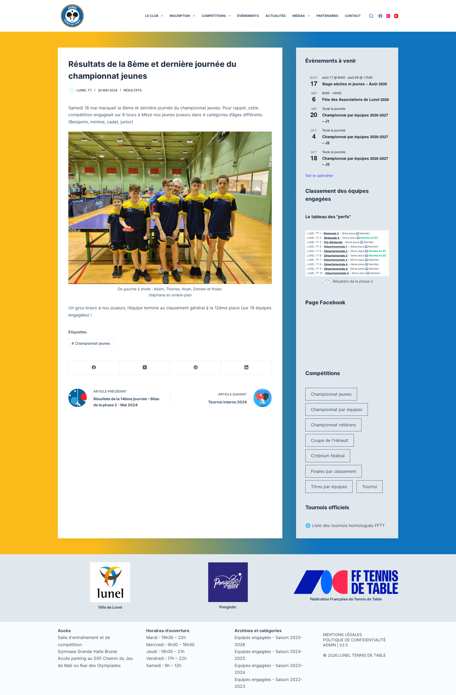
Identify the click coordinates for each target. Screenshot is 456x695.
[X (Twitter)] (145, 367)
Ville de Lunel (110, 607)
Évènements (248, 16)
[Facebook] (380, 16)
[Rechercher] (371, 16)
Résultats (133, 90)
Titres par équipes (329, 486)
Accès (64, 630)
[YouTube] (396, 16)
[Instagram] (388, 16)
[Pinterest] (195, 367)
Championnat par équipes (336, 409)
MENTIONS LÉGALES (342, 634)
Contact (353, 16)
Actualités (275, 16)
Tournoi (369, 486)
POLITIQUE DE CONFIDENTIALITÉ (354, 639)
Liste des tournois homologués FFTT (348, 525)
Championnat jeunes (91, 343)
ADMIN (329, 644)
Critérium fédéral (328, 455)
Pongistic (227, 607)
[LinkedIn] (246, 367)
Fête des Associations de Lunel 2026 (355, 99)
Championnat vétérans (333, 424)
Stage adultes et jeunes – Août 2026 (354, 83)
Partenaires (327, 16)
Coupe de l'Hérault (329, 440)
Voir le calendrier (319, 175)
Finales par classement (333, 471)
